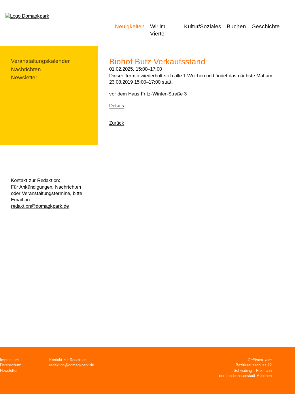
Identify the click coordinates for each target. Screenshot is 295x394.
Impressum (9, 360)
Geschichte (265, 26)
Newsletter (24, 77)
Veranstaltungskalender (40, 61)
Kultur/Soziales (202, 26)
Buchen (236, 26)
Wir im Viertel (158, 30)
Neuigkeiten (130, 26)
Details (116, 105)
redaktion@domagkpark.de (40, 206)
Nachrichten (26, 69)
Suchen (289, 27)
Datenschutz (10, 365)
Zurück (116, 123)
